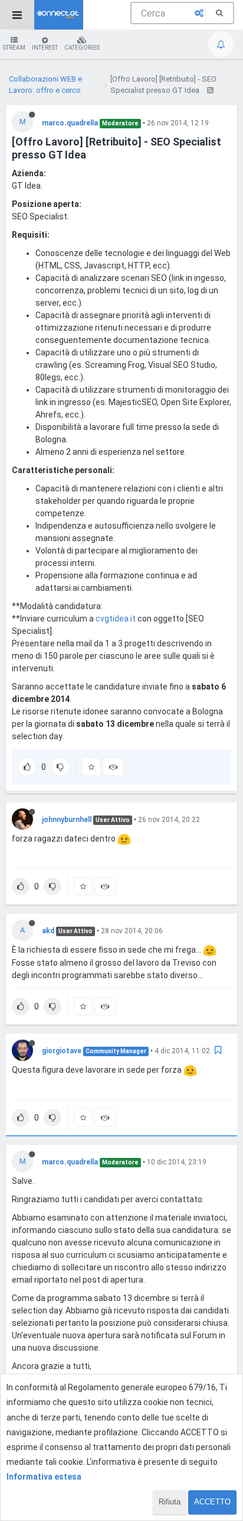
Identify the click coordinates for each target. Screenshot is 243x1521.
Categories (82, 47)
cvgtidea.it (116, 618)
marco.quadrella (70, 123)
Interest (45, 47)
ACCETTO (212, 1501)
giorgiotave (61, 1051)
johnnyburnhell (66, 819)
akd (48, 931)
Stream (14, 47)
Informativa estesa (43, 1476)
